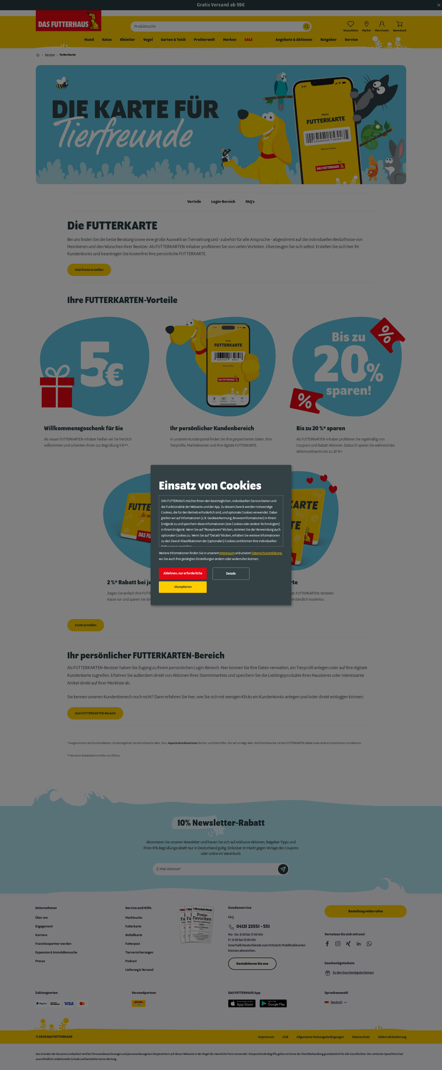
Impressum (226, 553)
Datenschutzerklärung (267, 553)
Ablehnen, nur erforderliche (182, 573)
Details (231, 573)
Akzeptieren (183, 587)
